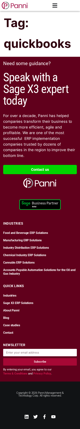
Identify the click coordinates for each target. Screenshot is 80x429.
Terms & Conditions (15, 373)
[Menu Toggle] (54, 5)
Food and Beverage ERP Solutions (25, 233)
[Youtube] (53, 417)
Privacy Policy (42, 373)
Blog (6, 318)
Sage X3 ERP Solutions (18, 303)
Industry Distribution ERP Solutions (26, 247)
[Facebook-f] (44, 417)
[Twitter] (35, 417)
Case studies (11, 325)
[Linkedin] (26, 417)
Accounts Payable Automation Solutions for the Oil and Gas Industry (39, 271)
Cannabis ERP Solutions (19, 262)
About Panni (11, 310)
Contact (8, 332)
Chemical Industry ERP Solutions (24, 255)
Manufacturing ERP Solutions (22, 240)
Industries (9, 295)
